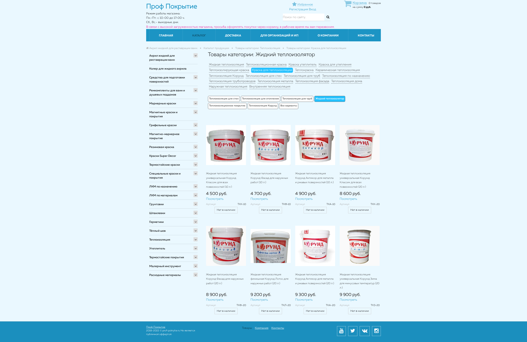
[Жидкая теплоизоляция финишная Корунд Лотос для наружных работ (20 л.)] (270, 246)
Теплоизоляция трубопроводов (232, 81)
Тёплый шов (157, 230)
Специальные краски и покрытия (165, 175)
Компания (261, 328)
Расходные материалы (165, 275)
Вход (312, 9)
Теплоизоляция (159, 239)
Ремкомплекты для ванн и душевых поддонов (167, 92)
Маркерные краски (162, 103)
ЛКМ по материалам (163, 195)
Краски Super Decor (162, 156)
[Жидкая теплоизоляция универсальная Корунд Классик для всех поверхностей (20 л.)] (360, 145)
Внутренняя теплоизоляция (269, 86)
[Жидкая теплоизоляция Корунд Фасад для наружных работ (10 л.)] (270, 145)
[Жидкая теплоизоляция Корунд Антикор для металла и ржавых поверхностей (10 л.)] (315, 145)
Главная (166, 35)
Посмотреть (215, 198)
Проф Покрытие (155, 327)
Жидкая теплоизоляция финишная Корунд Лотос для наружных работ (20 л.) (269, 279)
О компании (328, 35)
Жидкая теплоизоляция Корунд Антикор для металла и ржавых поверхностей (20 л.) (314, 279)
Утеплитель (157, 248)
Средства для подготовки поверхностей (167, 79)
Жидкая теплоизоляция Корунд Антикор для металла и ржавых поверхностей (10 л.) (314, 178)
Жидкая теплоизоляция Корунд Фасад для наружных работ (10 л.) (269, 178)
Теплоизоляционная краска (266, 64)
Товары (247, 328)
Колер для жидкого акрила (168, 68)
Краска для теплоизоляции (272, 70)
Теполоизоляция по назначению (346, 75)
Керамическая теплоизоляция (338, 70)
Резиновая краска (161, 147)
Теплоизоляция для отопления (260, 99)
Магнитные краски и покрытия (163, 114)
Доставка (233, 35)
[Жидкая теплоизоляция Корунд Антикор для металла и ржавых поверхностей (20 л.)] (315, 246)
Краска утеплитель (303, 64)
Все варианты (288, 106)
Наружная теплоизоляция (228, 86)
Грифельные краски (163, 125)
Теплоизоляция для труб (302, 75)
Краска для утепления (335, 64)
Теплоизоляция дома (346, 81)
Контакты (366, 35)
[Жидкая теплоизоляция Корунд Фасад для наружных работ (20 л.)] (226, 246)
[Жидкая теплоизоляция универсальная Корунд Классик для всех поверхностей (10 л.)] (226, 145)
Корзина (360, 3)
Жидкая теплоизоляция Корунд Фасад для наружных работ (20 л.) (225, 279)
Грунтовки (156, 204)
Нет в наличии (226, 210)
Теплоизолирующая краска (229, 70)
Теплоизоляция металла (275, 81)
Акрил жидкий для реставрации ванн (162, 57)
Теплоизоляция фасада (312, 81)
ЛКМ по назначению (163, 186)
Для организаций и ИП (279, 35)
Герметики (156, 222)
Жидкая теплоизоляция (226, 64)
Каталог (199, 35)
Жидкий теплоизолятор (330, 99)
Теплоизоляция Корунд (226, 75)
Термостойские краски (164, 164)
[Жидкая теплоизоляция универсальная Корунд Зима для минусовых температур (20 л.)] (360, 246)
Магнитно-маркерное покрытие (164, 136)
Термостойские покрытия (166, 257)
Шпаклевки (157, 213)
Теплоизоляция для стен (264, 75)
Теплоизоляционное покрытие (227, 106)
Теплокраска (304, 70)
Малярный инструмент (165, 266)
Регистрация (298, 9)
